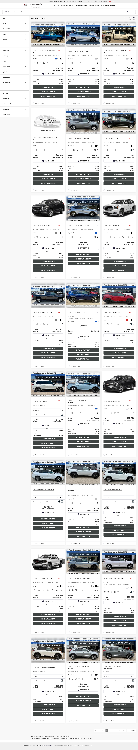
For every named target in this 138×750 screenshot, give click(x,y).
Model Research (110, 5)
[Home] (55, 5)
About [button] (97, 5)
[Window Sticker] (62, 150)
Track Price (49, 74)
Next (117, 731)
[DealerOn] (27, 745)
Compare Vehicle (39, 103)
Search (128, 11)
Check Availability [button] (48, 92)
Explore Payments (48, 87)
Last (123, 731)
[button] (63, 34)
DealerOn (44, 745)
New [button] (58, 5)
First (97, 731)
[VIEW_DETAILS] (48, 121)
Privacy (51, 745)
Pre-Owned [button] (64, 5)
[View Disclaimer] (47, 63)
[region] (48, 81)
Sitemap (48, 745)
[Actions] (61, 51)
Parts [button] (102, 5)
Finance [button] (91, 5)
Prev (103, 731)
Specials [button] (71, 5)
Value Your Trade (48, 96)
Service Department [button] (81, 5)
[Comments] (62, 63)
